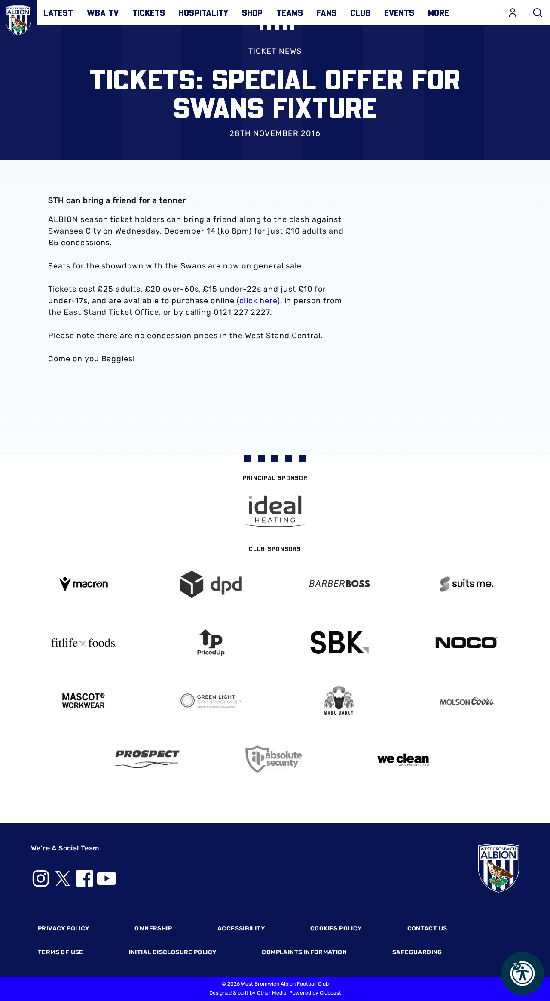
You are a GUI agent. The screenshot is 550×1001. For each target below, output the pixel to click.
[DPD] (211, 584)
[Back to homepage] (18, 18)
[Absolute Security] (275, 759)
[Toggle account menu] (512, 12)
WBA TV (103, 12)
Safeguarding (417, 952)
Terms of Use (60, 952)
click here (258, 300)
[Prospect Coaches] (147, 759)
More (438, 12)
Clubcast (330, 993)
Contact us (427, 928)
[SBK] (339, 642)
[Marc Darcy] (339, 701)
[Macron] (83, 584)
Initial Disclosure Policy (173, 952)
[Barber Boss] (339, 584)
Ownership (153, 928)
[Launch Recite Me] (522, 973)
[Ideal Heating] (275, 511)
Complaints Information (304, 952)
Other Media (272, 993)
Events (399, 12)
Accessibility (241, 928)
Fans (326, 12)
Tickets (148, 12)
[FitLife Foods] (83, 642)
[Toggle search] (537, 12)
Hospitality (203, 12)
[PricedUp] (211, 642)
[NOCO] (467, 642)
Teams (289, 12)
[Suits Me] (467, 584)
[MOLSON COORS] (467, 701)
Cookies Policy (335, 928)
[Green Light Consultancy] (211, 701)
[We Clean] (403, 759)
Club (360, 12)
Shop (252, 12)
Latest (58, 12)
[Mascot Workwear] (83, 701)
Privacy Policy (63, 928)
